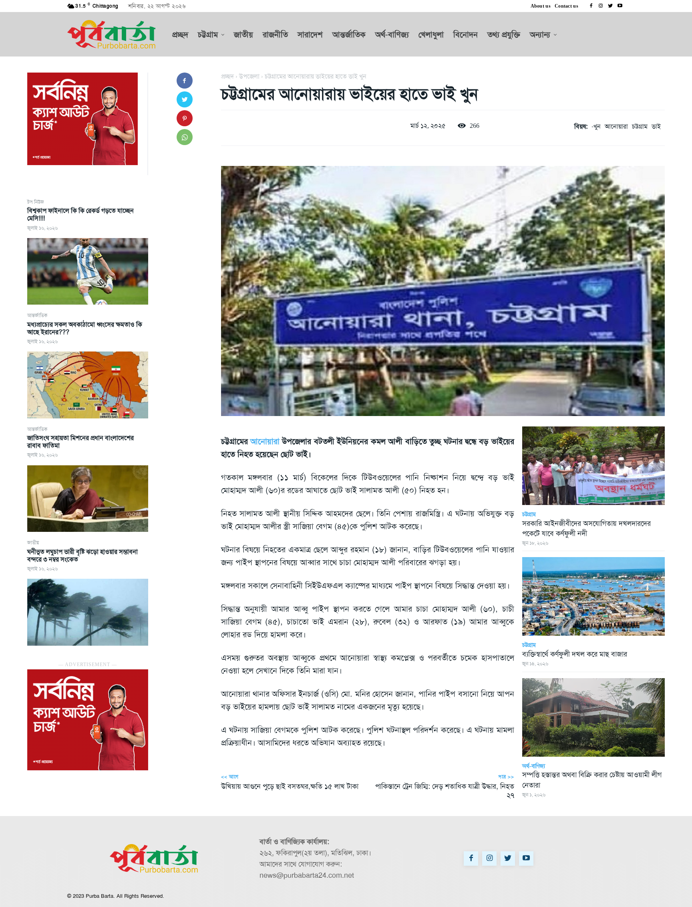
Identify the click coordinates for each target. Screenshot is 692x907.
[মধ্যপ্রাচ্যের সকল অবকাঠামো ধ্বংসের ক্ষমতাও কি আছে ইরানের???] (87, 384)
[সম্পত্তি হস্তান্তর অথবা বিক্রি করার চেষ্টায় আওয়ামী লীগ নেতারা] (593, 717)
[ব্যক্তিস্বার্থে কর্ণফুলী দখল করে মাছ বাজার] (593, 596)
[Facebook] (591, 6)
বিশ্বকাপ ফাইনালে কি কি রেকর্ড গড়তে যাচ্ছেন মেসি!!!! (80, 214)
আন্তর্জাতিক (37, 315)
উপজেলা (249, 76)
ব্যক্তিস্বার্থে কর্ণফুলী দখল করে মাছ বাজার (575, 654)
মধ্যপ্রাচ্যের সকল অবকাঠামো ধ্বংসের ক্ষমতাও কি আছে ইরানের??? (84, 328)
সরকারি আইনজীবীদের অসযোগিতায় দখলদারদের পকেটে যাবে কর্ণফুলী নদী (586, 528)
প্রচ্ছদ (227, 76)
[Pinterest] (185, 118)
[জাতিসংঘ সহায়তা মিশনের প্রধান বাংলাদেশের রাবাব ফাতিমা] (87, 498)
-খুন (596, 126)
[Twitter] (610, 6)
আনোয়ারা (616, 126)
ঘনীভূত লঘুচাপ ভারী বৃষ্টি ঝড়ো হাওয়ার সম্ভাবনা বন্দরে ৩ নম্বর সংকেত (82, 555)
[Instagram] (601, 6)
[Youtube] (620, 6)
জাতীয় (33, 542)
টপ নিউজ (35, 202)
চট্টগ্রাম (640, 126)
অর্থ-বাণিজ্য (533, 766)
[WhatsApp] (185, 137)
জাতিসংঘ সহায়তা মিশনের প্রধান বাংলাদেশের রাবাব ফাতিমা (80, 442)
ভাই (656, 126)
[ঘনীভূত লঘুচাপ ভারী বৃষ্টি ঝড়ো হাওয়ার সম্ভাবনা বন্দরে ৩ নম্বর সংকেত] (87, 612)
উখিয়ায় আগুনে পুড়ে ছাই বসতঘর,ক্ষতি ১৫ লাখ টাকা (289, 786)
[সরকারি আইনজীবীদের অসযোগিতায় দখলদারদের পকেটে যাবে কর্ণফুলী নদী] (593, 465)
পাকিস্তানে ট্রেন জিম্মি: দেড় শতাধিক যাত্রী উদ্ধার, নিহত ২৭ (444, 791)
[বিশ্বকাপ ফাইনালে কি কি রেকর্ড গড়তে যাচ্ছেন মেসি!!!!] (87, 271)
